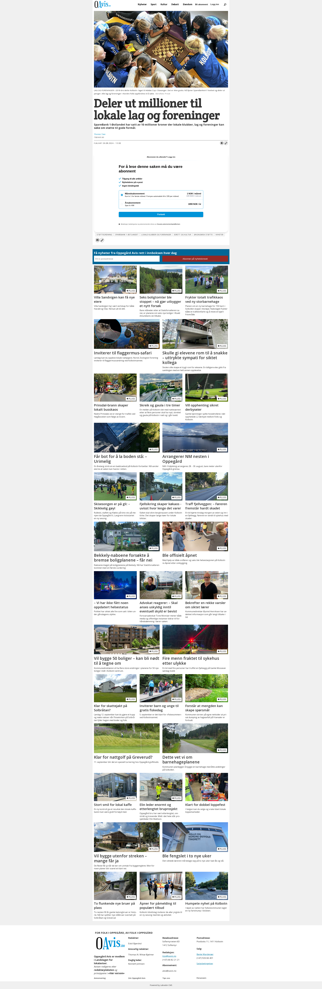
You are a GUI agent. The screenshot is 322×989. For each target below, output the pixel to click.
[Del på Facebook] (222, 143)
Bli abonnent (201, 4)
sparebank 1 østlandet (126, 234)
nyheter (219, 234)
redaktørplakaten (104, 970)
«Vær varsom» (116, 973)
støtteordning (104, 234)
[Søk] (225, 4)
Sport (153, 4)
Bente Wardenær (205, 954)
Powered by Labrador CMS (161, 985)
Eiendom (187, 4)
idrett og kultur (182, 234)
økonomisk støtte (203, 234)
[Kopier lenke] (226, 143)
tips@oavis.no (169, 956)
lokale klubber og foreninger (156, 234)
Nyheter (142, 4)
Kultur (163, 4)
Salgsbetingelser (205, 963)
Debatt (175, 4)
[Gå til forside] (103, 4)
